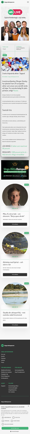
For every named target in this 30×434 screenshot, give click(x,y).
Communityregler (12, 388)
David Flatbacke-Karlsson (20, 48)
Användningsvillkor (13, 386)
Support (3, 386)
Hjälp (3, 383)
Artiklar (3, 360)
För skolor (18, 367)
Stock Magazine (5, 376)
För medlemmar (6, 367)
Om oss (3, 354)
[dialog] (15, 419)
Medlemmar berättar (6, 372)
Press (2, 362)
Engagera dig (4, 374)
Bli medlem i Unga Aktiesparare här (10, 76)
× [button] (28, 406)
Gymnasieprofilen (19, 370)
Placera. (15, 90)
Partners (3, 358)
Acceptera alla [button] (15, 428)
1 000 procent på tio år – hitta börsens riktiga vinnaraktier (15, 153)
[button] (15, 431)
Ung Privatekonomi (20, 372)
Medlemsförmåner (6, 370)
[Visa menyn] (28, 2)
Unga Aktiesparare (7, 351)
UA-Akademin (4, 378)
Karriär (3, 356)
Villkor (10, 383)
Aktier (4, 55)
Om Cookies (11, 392)
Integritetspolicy (12, 390)
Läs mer (3, 415)
